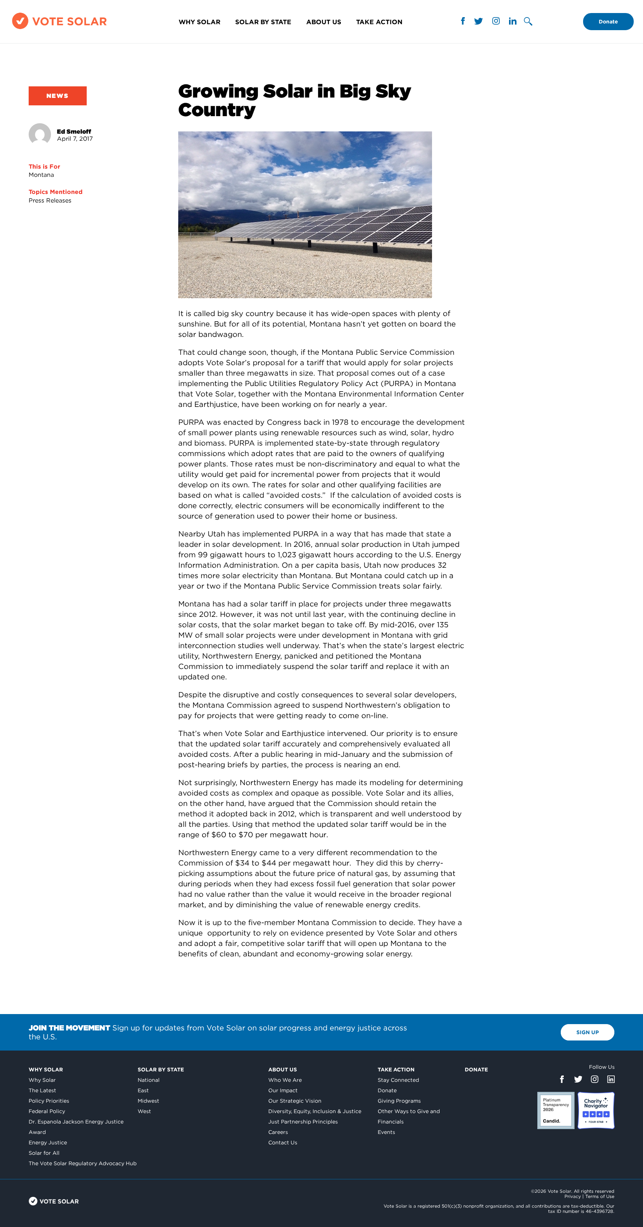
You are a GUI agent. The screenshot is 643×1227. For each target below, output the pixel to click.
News (58, 95)
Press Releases (50, 200)
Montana (41, 174)
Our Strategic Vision (295, 1101)
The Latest (42, 1090)
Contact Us (282, 1142)
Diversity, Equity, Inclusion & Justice (314, 1111)
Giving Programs (399, 1101)
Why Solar (199, 22)
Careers (278, 1132)
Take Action (379, 22)
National (149, 1080)
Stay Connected (398, 1080)
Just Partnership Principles (303, 1122)
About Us (323, 22)
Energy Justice (48, 1142)
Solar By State (263, 22)
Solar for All (44, 1153)
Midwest (148, 1101)
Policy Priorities (49, 1101)
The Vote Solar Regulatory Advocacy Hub (83, 1163)
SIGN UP (587, 1032)
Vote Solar (54, 1201)
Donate (608, 22)
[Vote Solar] (59, 28)
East (143, 1090)
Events (386, 1132)
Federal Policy (47, 1111)
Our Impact (283, 1090)
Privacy (572, 1196)
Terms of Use (599, 1196)
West (144, 1111)
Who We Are (285, 1080)
